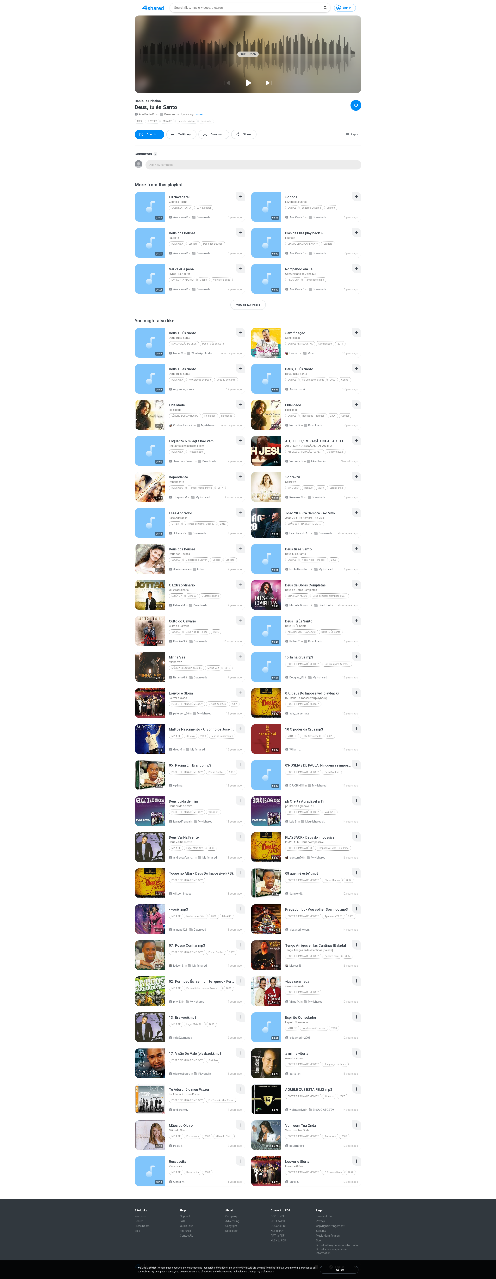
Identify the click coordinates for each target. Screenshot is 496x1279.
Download (200, 929)
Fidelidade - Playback (313, 415)
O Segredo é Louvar (196, 560)
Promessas (192, 1136)
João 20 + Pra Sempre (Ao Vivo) (306, 524)
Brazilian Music (297, 596)
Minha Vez (213, 668)
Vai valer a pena (221, 279)
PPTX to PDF (278, 1221)
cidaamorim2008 (299, 1037)
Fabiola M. (179, 605)
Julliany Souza (335, 451)
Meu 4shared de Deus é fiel (315, 821)
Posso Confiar (215, 772)
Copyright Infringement (330, 1225)
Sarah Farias (336, 488)
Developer (231, 1230)
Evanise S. (179, 641)
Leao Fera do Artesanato (300, 533)
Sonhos (331, 207)
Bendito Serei (332, 956)
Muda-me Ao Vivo (195, 916)
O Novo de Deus (217, 704)
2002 (332, 379)
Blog (137, 1230)
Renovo (308, 488)
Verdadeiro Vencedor (314, 1028)
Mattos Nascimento (222, 736)
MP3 (139, 121)
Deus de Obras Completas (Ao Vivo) (331, 596)
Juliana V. (179, 533)
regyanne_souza (183, 389)
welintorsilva (297, 1109)
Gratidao (213, 1060)
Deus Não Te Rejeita (197, 632)
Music (311, 353)
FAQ (182, 1221)
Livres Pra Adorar (182, 279)
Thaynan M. (180, 497)
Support (185, 1216)
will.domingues (182, 893)
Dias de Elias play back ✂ (303, 243)
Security (321, 1230)
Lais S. (293, 821)
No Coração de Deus (183, 343)
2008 (211, 848)
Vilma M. (294, 1001)
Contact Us (186, 1235)
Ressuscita (192, 1172)
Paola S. (178, 1145)
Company (231, 1216)
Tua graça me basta (335, 1064)
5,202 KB (152, 121)
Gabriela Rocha (181, 207)
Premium (140, 1216)
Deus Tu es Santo (226, 379)
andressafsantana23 (183, 857)
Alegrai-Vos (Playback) (302, 632)
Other (175, 524)
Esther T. (294, 641)
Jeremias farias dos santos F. (183, 461)
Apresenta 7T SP (333, 916)
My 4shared (208, 425)
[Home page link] (153, 7)
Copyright (231, 1225)
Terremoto (330, 1136)
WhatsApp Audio (201, 353)
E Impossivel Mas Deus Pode (333, 848)
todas (200, 569)
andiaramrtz (181, 1109)
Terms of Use (324, 1216)
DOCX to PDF (278, 1225)
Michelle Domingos (300, 605)
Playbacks (204, 1073)
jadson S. (178, 965)
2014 (340, 343)
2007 (234, 704)
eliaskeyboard (181, 1073)
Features (185, 1230)
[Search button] (325, 7)
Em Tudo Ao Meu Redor (220, 1100)
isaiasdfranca (181, 821)
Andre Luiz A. (297, 389)
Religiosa (177, 243)
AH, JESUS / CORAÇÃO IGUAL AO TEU (306, 451)
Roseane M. (296, 497)
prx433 (177, 1001)
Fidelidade (209, 415)
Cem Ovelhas (332, 772)
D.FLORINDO (296, 785)
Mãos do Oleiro (224, 1136)
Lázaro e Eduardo (311, 207)
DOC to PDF (278, 1216)
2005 (344, 1136)
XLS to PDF (277, 1230)
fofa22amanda (182, 1037)
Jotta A (192, 596)
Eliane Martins (332, 880)
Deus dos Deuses (212, 243)
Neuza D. (294, 425)
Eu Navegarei (204, 207)
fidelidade (206, 121)
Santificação (325, 343)
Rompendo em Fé (314, 279)
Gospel (292, 207)
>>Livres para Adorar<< (337, 664)
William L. (295, 749)
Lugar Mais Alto (194, 848)
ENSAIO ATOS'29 (323, 1109)
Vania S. (294, 1181)
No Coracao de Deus (200, 379)
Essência (176, 596)
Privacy (320, 1221)
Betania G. (179, 677)
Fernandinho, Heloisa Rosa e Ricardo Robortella (204, 988)
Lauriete (193, 243)
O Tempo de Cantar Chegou (199, 524)
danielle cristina (186, 121)
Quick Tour (186, 1225)
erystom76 (296, 857)
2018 (321, 488)
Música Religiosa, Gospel (186, 668)
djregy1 (177, 749)
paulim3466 (296, 1145)
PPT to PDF (277, 1235)
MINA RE (167, 121)
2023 (334, 560)
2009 (333, 415)
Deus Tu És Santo (211, 343)
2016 (216, 632)
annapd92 (179, 929)
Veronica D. (296, 461)
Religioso (177, 488)
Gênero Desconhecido (185, 415)
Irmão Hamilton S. (300, 569)
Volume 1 (213, 812)
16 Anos (329, 1096)
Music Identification (328, 1235)
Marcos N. (295, 965)
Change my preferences (261, 1271)
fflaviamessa (181, 569)
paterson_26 (181, 713)
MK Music (293, 488)
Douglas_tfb (297, 677)
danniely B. (296, 893)
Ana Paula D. (147, 114)
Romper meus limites (200, 488)
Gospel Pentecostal (300, 343)
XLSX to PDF (278, 1240)
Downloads (171, 114)
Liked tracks (318, 461)
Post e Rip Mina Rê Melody (303, 664)
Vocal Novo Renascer (313, 560)
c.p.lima (178, 785)
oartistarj (295, 1073)
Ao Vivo (190, 736)
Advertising (232, 1221)
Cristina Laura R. (183, 425)
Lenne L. (294, 353)
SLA (318, 1240)
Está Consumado (312, 736)
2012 (223, 524)
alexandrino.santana (300, 929)
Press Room (142, 1225)
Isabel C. (178, 353)
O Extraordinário (210, 596)
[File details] (150, 207)
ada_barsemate (299, 713)
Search (139, 1221)
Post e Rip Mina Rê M (300, 848)
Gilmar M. (179, 1181)
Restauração (196, 451)
